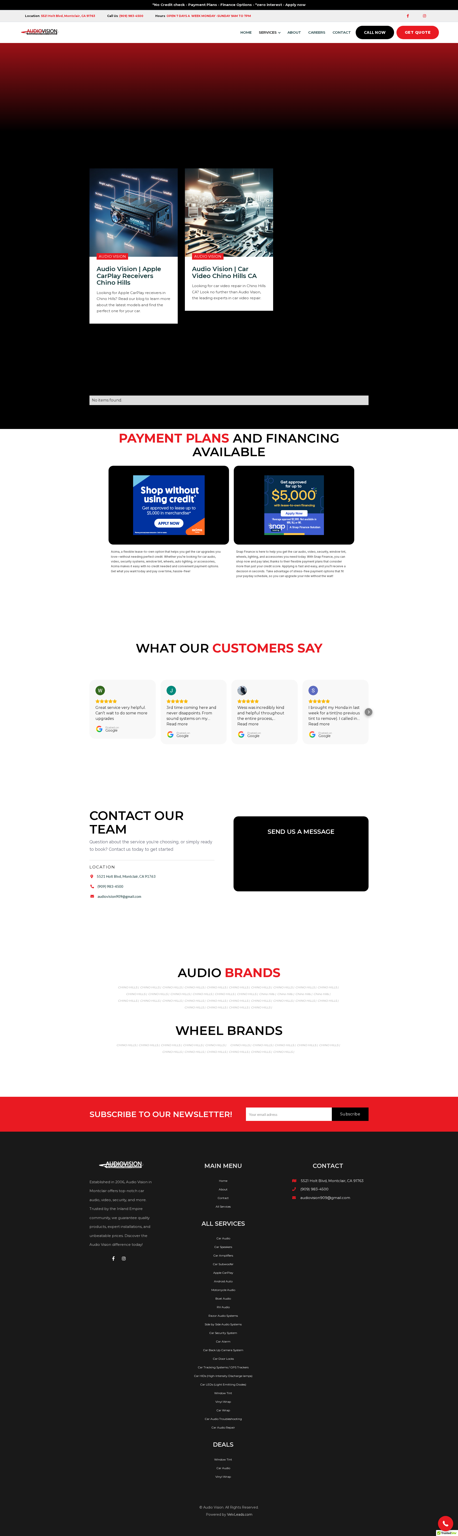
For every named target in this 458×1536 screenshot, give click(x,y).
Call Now (375, 32)
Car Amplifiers (223, 1255)
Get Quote (418, 32)
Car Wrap (223, 1410)
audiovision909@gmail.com (119, 896)
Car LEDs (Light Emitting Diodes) (223, 1384)
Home (223, 1180)
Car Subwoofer (223, 1264)
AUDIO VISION (112, 256)
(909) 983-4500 (110, 886)
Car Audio (223, 1238)
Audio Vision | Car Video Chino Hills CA (224, 272)
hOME (246, 32)
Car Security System (223, 1333)
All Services (223, 1206)
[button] (270, 32)
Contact (342, 32)
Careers (316, 32)
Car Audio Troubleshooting (223, 1419)
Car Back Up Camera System (223, 1350)
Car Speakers (223, 1247)
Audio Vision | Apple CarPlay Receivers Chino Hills (129, 276)
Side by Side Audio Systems (223, 1324)
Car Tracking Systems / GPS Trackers (223, 1367)
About (294, 32)
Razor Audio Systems (223, 1315)
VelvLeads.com (239, 1514)
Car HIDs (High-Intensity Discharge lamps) (223, 1376)
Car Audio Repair (223, 1427)
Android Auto (223, 1281)
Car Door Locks (223, 1358)
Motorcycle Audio (223, 1290)
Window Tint (223, 1393)
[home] (40, 32)
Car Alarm (223, 1341)
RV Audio (223, 1307)
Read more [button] (177, 724)
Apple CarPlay (223, 1272)
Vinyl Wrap (223, 1401)
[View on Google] (100, 690)
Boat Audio (223, 1298)
